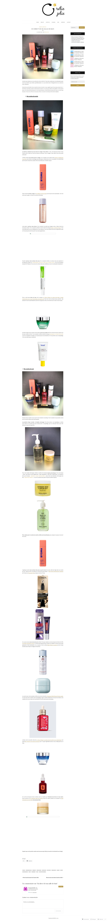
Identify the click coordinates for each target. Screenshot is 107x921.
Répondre (61, 886)
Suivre (78, 85)
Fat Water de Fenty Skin (41, 193)
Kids (58, 22)
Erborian (34, 870)
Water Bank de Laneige (52, 645)
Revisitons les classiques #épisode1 (78, 38)
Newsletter (77, 72)
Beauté (42, 22)
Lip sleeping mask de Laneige (36, 798)
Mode (37, 22)
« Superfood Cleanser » (28, 477)
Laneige (58, 870)
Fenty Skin (49, 870)
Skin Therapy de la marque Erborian (32, 741)
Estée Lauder (39, 870)
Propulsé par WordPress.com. (54, 918)
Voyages (53, 22)
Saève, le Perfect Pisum (56, 227)
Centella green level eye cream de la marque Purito (43, 262)
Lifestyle (48, 22)
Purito (61, 870)
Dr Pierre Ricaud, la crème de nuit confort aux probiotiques (48, 740)
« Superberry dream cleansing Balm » (37, 475)
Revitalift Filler (32, 573)
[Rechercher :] (78, 27)
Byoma (24, 870)
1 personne (34, 892)
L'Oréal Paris (54, 870)
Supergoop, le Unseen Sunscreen (56, 334)
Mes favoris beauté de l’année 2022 (31, 877)
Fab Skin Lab (44, 870)
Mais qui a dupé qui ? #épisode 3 (77, 36)
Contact (69, 22)
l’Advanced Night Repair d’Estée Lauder (55, 696)
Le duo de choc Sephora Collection (78, 42)
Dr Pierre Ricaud (29, 870)
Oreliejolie (76, 58)
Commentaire (58, 910)
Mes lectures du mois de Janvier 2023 (54, 877)
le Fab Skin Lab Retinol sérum (28, 643)
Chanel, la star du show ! (76, 40)
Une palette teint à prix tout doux (78, 39)
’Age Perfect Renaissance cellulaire (56, 571)
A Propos (63, 22)
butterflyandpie (77, 51)
